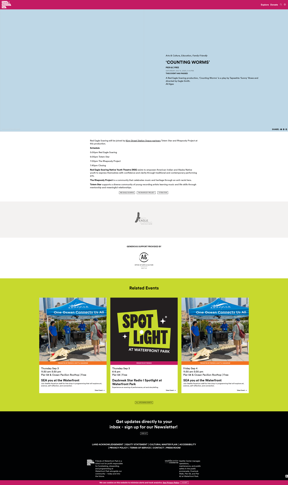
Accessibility (187, 444)
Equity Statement (136, 444)
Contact (158, 447)
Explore (265, 4)
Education (186, 55)
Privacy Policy (119, 447)
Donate (274, 4)
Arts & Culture (173, 55)
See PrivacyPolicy (171, 482)
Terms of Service (140, 447)
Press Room (173, 447)
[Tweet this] (283, 129)
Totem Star (162, 192)
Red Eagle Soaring (127, 192)
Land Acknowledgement (107, 444)
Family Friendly (199, 55)
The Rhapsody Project (146, 192)
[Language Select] (285, 4)
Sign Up (144, 433)
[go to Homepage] (6, 4)
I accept (185, 482)
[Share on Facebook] (281, 129)
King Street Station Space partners (143, 140)
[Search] (280, 4)
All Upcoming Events (144, 402)
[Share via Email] (286, 129)
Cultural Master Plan (163, 444)
